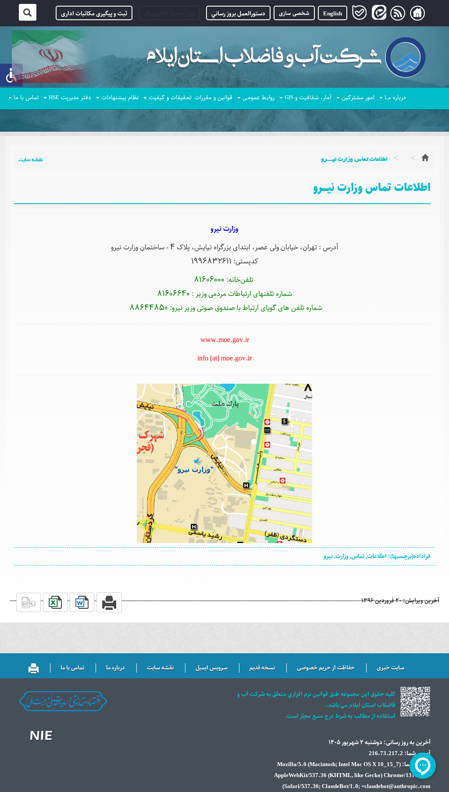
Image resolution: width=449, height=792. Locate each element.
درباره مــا (395, 98)
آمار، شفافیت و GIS (308, 98)
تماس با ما (26, 98)
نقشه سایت (30, 160)
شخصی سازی (294, 13)
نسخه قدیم (262, 668)
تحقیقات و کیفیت (170, 98)
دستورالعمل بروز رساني (238, 14)
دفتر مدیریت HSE (70, 98)
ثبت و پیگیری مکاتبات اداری (94, 14)
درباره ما (115, 668)
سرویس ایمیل (212, 668)
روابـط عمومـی (258, 98)
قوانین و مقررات (213, 98)
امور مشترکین (358, 98)
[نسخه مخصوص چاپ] (34, 665)
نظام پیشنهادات (120, 98)
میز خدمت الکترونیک (169, 14)
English (332, 14)
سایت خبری (390, 668)
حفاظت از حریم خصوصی (326, 668)
